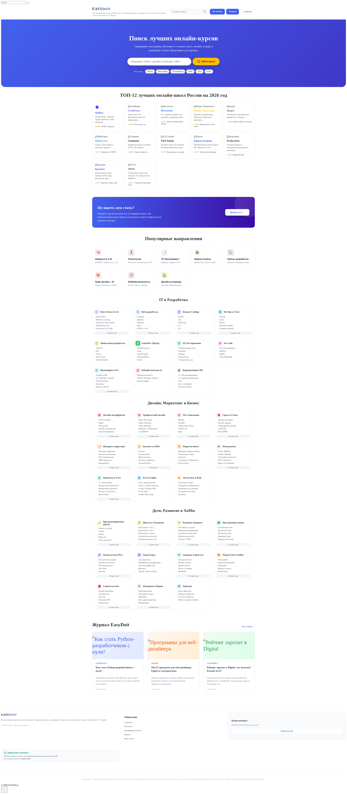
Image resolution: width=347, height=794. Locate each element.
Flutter (98, 354)
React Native (101, 357)
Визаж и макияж (185, 569)
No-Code (228, 343)
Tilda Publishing (225, 357)
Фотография (223, 560)
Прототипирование (106, 432)
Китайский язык (224, 530)
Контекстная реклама (107, 454)
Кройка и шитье (224, 569)
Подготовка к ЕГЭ (145, 527)
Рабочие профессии (186, 594)
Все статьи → (248, 626)
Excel (209, 71)
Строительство (111, 586)
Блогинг (141, 451)
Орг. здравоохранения (147, 600)
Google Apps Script (145, 494)
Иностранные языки (233, 522)
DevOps (222, 317)
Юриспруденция (145, 591)
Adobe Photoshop (145, 420)
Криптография (143, 381)
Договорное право (145, 594)
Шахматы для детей (186, 536)
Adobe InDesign (144, 426)
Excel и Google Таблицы (148, 486)
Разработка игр (143, 348)
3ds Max (181, 423)
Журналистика (144, 457)
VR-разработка (143, 357)
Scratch (101, 531)
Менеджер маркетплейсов (188, 451)
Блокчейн (100, 384)
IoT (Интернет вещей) (105, 378)
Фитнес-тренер (184, 563)
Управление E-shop (186, 454)
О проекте (247, 12)
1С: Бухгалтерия (105, 483)
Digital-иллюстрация (226, 563)
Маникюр (182, 571)
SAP (180, 381)
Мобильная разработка (112, 343)
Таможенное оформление (188, 486)
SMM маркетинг (105, 460)
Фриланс (187, 586)
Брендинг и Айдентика (147, 429)
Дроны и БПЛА (102, 387)
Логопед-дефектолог (146, 566)
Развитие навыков (192, 522)
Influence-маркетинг (146, 460)
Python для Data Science (105, 323)
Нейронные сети (102, 326)
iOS (97, 351)
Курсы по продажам (226, 463)
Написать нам (287, 731)
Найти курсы (208, 61)
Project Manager (224, 451)
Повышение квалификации (149, 563)
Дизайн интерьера (225, 420)
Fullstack (140, 323)
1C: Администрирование (188, 378)
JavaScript (182, 323)
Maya (180, 432)
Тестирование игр (185, 360)
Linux (221, 320)
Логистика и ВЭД (192, 477)
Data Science (101, 317)
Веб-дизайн (162, 71)
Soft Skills (103, 569)
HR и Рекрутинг (224, 460)
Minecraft (102, 537)
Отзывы (232, 11)
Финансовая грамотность (109, 486)
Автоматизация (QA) (186, 348)
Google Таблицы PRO (147, 489)
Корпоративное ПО (193, 370)
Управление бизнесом (227, 457)
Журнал (127, 735)
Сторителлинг (144, 454)
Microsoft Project (185, 387)
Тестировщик (177, 71)
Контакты (128, 726)
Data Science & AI (109, 312)
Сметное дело (104, 594)
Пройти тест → (237, 212)
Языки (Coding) (191, 312)
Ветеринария (143, 603)
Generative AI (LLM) (104, 329)
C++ (180, 326)
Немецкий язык (224, 536)
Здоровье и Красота (193, 555)
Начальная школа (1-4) (147, 539)
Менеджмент (229, 446)
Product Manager (224, 454)
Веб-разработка (150, 312)
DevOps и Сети (231, 312)
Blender (181, 420)
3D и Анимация (191, 415)
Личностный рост (106, 566)
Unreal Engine (142, 354)
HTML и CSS (142, 329)
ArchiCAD (222, 429)
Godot (139, 360)
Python (150, 71)
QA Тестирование (192, 343)
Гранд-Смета (104, 603)
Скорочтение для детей (187, 533)
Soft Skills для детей (186, 527)
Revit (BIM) (222, 432)
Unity (139, 351)
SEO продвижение (106, 457)
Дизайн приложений (107, 429)
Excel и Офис (150, 477)
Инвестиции (104, 494)
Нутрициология (184, 560)
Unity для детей (105, 540)
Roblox (101, 534)
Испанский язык (224, 533)
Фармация (142, 597)
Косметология (183, 566)
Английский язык (225, 527)
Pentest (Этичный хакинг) (147, 378)
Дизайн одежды (224, 423)
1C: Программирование (187, 375)
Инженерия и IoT (109, 370)
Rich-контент (183, 463)
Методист (142, 569)
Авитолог (182, 457)
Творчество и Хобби (232, 555)
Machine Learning (103, 320)
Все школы (217, 11)
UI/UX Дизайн (105, 420)
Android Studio (102, 360)
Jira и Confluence (185, 384)
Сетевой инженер (226, 329)
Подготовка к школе (146, 533)
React (139, 326)
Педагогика (149, 555)
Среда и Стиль (230, 415)
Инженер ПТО (104, 600)
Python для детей (105, 528)
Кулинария (222, 566)
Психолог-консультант (108, 560)
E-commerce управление (188, 460)
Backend (140, 320)
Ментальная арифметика (188, 530)
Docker (222, 323)
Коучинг (102, 571)
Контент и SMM (151, 446)
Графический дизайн (154, 415)
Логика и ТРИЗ (184, 539)
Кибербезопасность (152, 370)
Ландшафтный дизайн (227, 426)
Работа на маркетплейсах (188, 600)
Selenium (181, 351)
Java (199, 71)
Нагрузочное (183, 357)
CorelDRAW (143, 432)
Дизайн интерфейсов (114, 415)
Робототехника (102, 381)
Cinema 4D (182, 429)
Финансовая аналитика (108, 489)
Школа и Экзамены (153, 522)
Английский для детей (147, 536)
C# (179, 329)
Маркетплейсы (191, 446)
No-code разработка (227, 348)
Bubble (222, 354)
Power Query (143, 491)
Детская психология (107, 563)
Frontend (140, 317)
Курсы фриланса (185, 591)
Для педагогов (144, 560)
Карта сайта (129, 739)
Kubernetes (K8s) (226, 326)
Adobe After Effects (186, 426)
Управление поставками (188, 489)
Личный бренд (144, 463)
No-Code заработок (186, 597)
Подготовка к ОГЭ (146, 530)
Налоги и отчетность (107, 491)
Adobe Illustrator (145, 423)
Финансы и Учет (112, 477)
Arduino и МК (101, 375)
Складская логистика (186, 491)
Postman (181, 354)
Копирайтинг (104, 463)
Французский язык (225, 539)
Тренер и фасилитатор (147, 571)
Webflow (222, 351)
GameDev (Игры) (150, 343)
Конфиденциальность (133, 730)
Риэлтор (102, 597)
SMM (190, 71)
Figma (101, 423)
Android (99, 348)
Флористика (223, 571)
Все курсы (153, 467)
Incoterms (182, 494)
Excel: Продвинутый (146, 483)
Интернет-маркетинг (114, 446)
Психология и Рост (113, 555)
